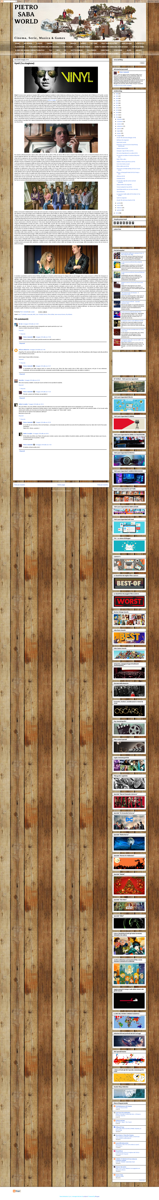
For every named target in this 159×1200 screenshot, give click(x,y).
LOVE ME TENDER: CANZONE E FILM (125, 1162)
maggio (119, 135)
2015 (117, 213)
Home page (61, 485)
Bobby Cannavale (27, 314)
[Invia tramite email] (39, 312)
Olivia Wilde (51, 314)
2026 (117, 93)
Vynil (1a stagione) (122, 197)
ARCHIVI (139, 50)
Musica (45, 314)
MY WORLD (28, 43)
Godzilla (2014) (121, 178)
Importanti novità (121, 142)
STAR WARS (118, 50)
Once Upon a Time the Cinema (125, 1135)
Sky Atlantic (69, 314)
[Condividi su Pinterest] (46, 312)
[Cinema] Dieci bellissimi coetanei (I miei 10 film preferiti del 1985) (132, 253)
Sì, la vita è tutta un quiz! (123, 164)
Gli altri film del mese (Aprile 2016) (126, 200)
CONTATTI (140, 43)
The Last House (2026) (121, 1107)
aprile (118, 203)
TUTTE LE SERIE (138, 47)
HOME (17, 43)
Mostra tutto (142, 1180)
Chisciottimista (121, 191)
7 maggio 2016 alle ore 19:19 (43, 422)
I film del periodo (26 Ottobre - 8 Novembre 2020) (130, 293)
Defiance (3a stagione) (123, 140)
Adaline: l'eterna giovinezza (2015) (126, 161)
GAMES (83, 43)
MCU (58, 50)
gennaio (119, 210)
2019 (117, 110)
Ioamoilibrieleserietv (122, 1143)
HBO (34, 314)
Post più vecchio (102, 485)
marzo (119, 205)
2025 (117, 96)
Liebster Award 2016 (122, 148)
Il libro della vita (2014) (123, 166)
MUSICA (73, 43)
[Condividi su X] (43, 312)
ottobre (119, 124)
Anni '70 (20, 314)
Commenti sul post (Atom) (64, 490)
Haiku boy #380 (120, 1176)
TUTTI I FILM (67, 47)
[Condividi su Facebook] (44, 312)
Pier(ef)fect (119, 1151)
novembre (120, 121)
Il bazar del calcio (121, 1167)
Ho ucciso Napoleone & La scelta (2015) (127, 153)
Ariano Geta (119, 1174)
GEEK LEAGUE (127, 43)
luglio (118, 131)
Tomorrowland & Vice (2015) (124, 187)
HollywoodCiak (120, 1120)
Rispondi (21, 330)
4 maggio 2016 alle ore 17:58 (43, 337)
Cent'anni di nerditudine (123, 1112)
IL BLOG (39, 43)
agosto (119, 128)
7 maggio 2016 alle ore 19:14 (35, 404)
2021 (117, 105)
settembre (120, 126)
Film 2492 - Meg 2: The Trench (124, 1122)
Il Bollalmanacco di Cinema (124, 1106)
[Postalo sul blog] (41, 312)
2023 (117, 100)
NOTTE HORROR (76, 50)
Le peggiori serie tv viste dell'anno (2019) (132, 320)
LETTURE (93, 43)
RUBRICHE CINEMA (83, 47)
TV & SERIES (61, 43)
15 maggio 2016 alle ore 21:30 (43, 444)
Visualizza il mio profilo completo (123, 85)
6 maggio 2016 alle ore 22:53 (32, 380)
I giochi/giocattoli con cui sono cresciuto (127, 189)
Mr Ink (21, 324)
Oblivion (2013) (121, 176)
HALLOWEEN (91, 50)
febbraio (119, 207)
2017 (117, 115)
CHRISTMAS (105, 50)
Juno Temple (39, 314)
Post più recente (19, 485)
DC (65, 50)
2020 (117, 107)
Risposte (23, 334)
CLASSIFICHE (19, 47)
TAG (50, 50)
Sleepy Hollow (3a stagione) (124, 184)
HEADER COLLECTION (131, 53)
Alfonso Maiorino (24, 349)
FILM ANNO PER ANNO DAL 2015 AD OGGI (44, 47)
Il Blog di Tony (120, 1127)
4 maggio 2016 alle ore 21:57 (43, 366)
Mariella (21, 380)
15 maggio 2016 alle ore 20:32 (41, 433)
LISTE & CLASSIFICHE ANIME (47, 53)
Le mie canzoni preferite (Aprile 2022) (131, 311)
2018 (117, 112)
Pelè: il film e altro (121, 159)
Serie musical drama (60, 314)
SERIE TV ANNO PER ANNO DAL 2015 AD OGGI (111, 47)
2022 (117, 103)
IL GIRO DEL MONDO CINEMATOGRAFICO (29, 50)
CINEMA (49, 43)
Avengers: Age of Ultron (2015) (125, 150)
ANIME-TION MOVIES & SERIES (73, 53)
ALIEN (129, 50)
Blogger (97, 1196)
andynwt (85, 1196)
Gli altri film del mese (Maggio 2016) (126, 137)
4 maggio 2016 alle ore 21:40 (37, 349)
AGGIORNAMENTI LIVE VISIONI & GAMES (104, 53)
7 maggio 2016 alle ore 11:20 (43, 391)
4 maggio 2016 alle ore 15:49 (30, 324)
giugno (119, 133)
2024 (117, 98)
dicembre (119, 119)
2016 (117, 117)
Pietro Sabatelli (28, 337)
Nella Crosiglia (52, 100)
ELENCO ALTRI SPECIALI (24, 53)
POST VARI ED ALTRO (109, 43)
